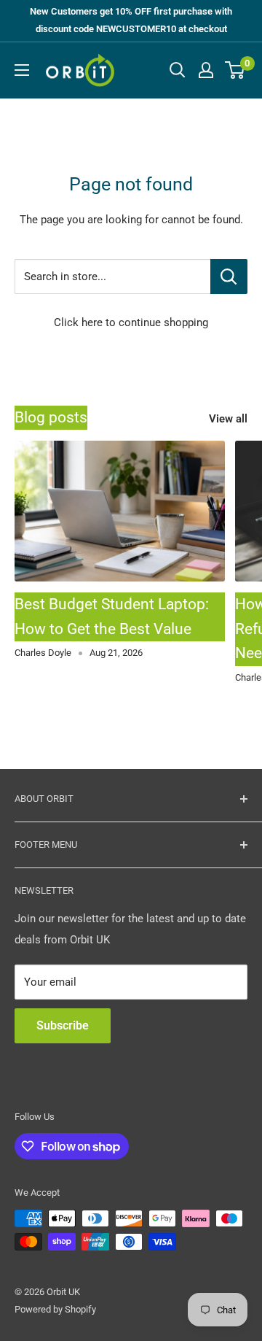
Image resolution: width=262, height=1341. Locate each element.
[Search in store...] (228, 276)
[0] (235, 70)
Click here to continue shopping (131, 322)
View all (228, 418)
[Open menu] (22, 70)
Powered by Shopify (55, 1309)
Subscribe (62, 1025)
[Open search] (178, 70)
